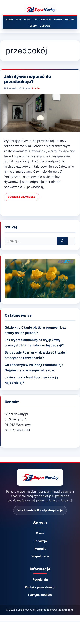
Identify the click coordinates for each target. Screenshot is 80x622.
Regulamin (40, 579)
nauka (58, 19)
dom (18, 19)
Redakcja (40, 541)
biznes (9, 19)
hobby (28, 19)
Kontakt (40, 548)
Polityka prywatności (40, 587)
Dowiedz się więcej (21, 196)
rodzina (70, 19)
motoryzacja (43, 19)
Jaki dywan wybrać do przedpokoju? (27, 79)
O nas (40, 533)
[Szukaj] (62, 241)
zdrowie (45, 26)
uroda (33, 26)
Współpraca (40, 556)
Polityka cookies (40, 595)
